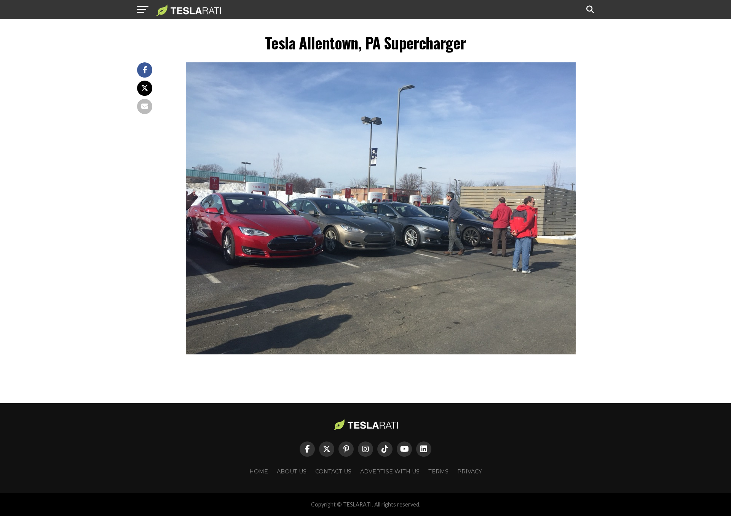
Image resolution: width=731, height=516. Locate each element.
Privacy (469, 471)
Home (258, 471)
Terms (438, 471)
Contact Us (333, 471)
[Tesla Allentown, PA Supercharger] (381, 352)
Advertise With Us (390, 471)
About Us (291, 471)
